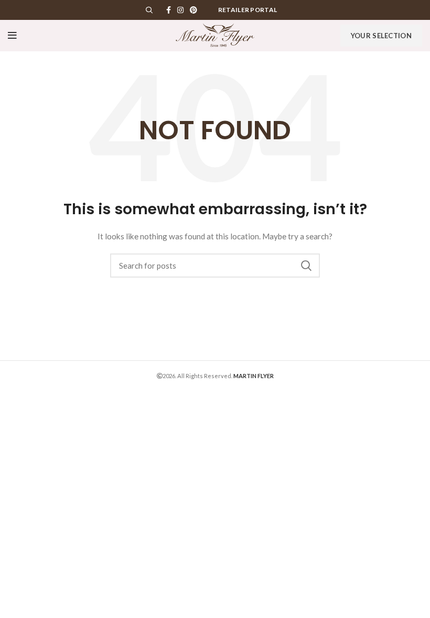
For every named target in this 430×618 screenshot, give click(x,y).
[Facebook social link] (168, 10)
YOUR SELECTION (381, 35)
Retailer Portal (247, 10)
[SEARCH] (306, 265)
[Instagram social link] (180, 10)
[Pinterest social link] (193, 10)
